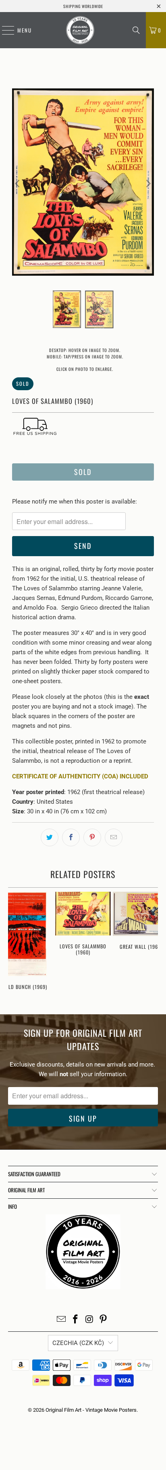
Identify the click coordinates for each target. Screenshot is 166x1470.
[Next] (147, 183)
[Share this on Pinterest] (92, 837)
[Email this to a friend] (113, 837)
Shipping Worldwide (83, 6)
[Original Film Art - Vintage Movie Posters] (80, 30)
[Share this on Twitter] (49, 837)
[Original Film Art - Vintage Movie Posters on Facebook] (76, 1319)
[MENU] (4, 30)
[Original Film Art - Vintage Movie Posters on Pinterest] (104, 1319)
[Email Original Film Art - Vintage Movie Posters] (62, 1319)
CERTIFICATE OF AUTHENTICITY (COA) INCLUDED (80, 776)
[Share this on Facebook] (71, 837)
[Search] (136, 30)
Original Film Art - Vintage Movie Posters (91, 1410)
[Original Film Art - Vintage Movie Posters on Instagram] (89, 1319)
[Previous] (18, 183)
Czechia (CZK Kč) (78, 1343)
